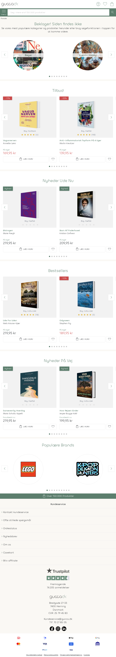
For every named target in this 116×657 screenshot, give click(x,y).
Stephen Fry (65, 323)
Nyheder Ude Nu (58, 180)
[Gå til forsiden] (58, 596)
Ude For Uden (10, 320)
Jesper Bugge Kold (68, 413)
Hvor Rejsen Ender (69, 410)
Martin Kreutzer (67, 143)
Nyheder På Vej (58, 360)
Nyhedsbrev (10, 536)
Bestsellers (58, 270)
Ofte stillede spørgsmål (17, 520)
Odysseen (65, 320)
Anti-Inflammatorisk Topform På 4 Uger (80, 140)
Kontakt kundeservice (16, 512)
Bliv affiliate (10, 560)
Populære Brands (58, 445)
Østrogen (8, 230)
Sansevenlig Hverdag (14, 410)
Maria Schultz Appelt (13, 413)
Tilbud (58, 90)
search (112, 12)
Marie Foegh (9, 233)
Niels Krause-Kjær (11, 323)
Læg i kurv (26, 159)
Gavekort (8, 552)
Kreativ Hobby (88, 55)
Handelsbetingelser (34, 655)
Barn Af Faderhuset (70, 230)
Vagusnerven (9, 140)
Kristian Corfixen (67, 233)
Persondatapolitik (51, 655)
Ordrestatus (10, 528)
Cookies (87, 655)
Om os (7, 544)
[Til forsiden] (10, 3)
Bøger (28, 55)
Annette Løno (9, 143)
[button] (49, 76)
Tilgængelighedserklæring (71, 655)
